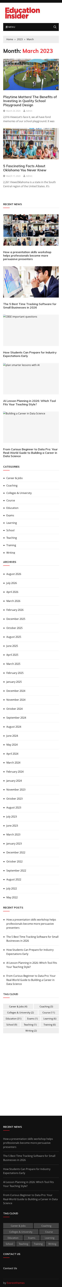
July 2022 (11, 888)
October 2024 (14, 709)
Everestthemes (16, 1283)
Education (12, 508)
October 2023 (14, 798)
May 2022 (12, 897)
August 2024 (13, 726)
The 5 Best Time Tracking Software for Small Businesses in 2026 (29, 305)
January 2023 (14, 843)
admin (29, 110)
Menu (11, 26)
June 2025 (12, 646)
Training (11, 545)
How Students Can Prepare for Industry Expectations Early (30, 354)
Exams (10, 515)
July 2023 (11, 816)
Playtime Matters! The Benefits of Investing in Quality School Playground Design (30, 101)
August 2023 (13, 807)
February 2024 (15, 771)
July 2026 (11, 583)
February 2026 (15, 610)
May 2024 (12, 744)
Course (10, 500)
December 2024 (15, 691)
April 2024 (12, 753)
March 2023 (13, 834)
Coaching (11, 485)
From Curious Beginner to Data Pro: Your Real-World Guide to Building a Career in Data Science (30, 452)
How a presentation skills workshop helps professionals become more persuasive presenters (27, 255)
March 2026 (13, 601)
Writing (10, 552)
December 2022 (15, 852)
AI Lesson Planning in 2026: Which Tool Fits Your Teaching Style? (29, 402)
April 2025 (12, 655)
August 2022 (13, 879)
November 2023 (15, 789)
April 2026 (12, 592)
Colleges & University (19, 493)
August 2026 (13, 574)
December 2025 (15, 619)
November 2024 (15, 699)
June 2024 (12, 735)
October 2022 (14, 861)
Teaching (11, 537)
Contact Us (10, 1268)
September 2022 (16, 870)
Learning (11, 523)
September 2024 (16, 717)
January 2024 (14, 780)
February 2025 (15, 673)
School (10, 530)
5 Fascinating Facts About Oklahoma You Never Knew (24, 168)
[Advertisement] (31, 1070)
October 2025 (14, 628)
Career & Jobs (14, 478)
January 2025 (14, 682)
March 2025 (13, 664)
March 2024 (13, 762)
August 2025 (13, 637)
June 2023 (12, 825)
